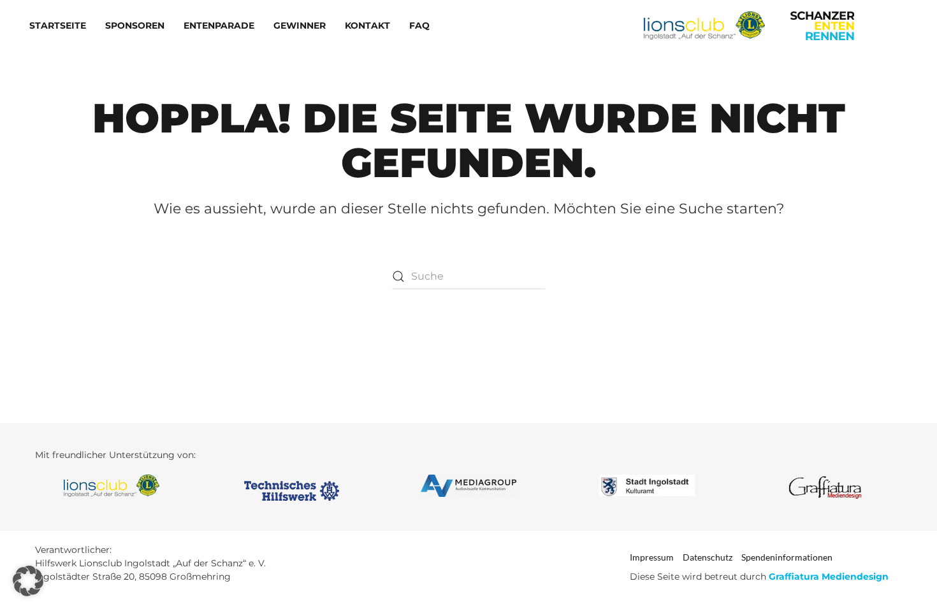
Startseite (57, 25)
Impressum (652, 557)
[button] (28, 581)
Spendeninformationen (786, 557)
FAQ (419, 25)
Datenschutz (707, 557)
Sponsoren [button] (134, 25)
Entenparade (219, 25)
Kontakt (367, 25)
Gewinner (299, 25)
